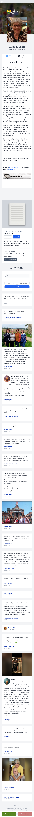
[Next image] (30, 335)
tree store (11, 169)
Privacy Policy (12, 810)
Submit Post (17, 287)
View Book (7, 237)
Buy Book (16, 237)
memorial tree (13, 167)
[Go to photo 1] (16, 345)
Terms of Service (21, 810)
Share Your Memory (10, 259)
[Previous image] (3, 335)
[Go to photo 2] (17, 780)
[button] (17, 335)
